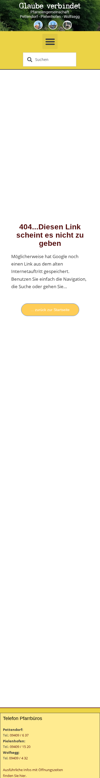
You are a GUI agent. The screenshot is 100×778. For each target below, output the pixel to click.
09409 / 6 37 (19, 735)
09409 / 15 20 (20, 746)
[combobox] (49, 59)
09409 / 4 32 (18, 758)
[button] (50, 41)
